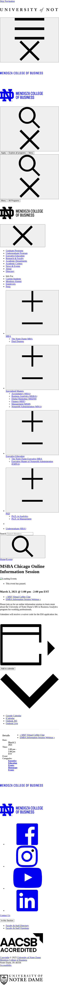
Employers (10, 284)
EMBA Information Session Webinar (23, 599)
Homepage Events (12, 769)
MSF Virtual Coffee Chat (18, 597)
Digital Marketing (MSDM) (24, 399)
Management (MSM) (21, 404)
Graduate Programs (14, 250)
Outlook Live (12, 723)
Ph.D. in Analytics (19, 516)
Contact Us (5, 915)
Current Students (13, 279)
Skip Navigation (7, 1)
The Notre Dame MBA (22, 339)
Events (9, 559)
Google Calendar (13, 715)
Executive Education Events (12, 763)
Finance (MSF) (18, 401)
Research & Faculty (15, 258)
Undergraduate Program (16, 253)
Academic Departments (16, 261)
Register (3, 619)
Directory (10, 271)
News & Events (13, 266)
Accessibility (6, 965)
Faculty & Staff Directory (17, 925)
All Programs (14, 201)
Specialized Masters (15, 391)
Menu (3, 201)
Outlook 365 (11, 721)
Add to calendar (7, 669)
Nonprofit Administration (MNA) (26, 406)
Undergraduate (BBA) (16, 528)
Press (8, 286)
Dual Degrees (17, 341)
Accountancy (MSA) (21, 393)
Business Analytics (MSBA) (24, 396)
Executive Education (15, 256)
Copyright (4, 957)
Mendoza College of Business (13, 960)
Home (3, 559)
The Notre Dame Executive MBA (26, 459)
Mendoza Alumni (13, 281)
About (8, 268)
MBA (8, 336)
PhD (8, 513)
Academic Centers (14, 263)
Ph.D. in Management (21, 519)
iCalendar (10, 718)
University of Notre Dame (29, 957)
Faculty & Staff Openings (17, 928)
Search (3, 533)
